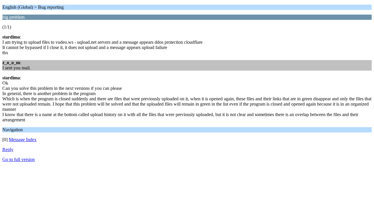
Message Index (23, 139)
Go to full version (18, 159)
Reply (7, 149)
